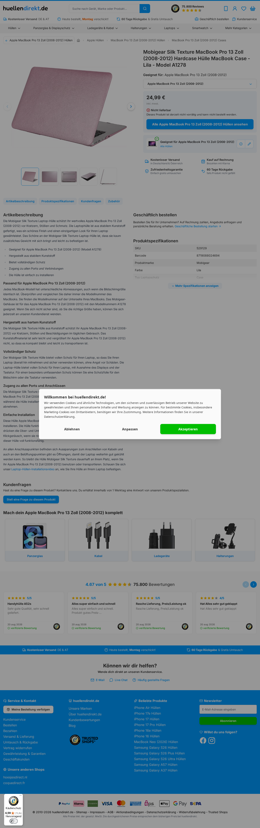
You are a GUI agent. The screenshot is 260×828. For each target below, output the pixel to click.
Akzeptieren (188, 429)
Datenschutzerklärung (59, 416)
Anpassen (130, 429)
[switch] (14, 821)
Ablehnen (72, 429)
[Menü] (20, 796)
